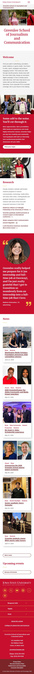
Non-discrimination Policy (17, 663)
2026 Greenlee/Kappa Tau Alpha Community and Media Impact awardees (16, 392)
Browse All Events (11, 572)
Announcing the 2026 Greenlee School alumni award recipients (14, 467)
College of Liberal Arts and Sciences (17, 625)
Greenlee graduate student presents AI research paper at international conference (16, 215)
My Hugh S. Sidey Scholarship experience (14, 431)
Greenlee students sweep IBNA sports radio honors (15, 539)
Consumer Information (17, 667)
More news (8, 555)
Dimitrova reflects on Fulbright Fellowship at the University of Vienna (15, 208)
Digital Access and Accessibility (17, 665)
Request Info (13, 603)
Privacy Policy (17, 661)
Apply (10, 609)
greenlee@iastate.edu (17, 649)
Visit (9, 614)
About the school (17, 621)
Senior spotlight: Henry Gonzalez (14, 504)
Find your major (10, 147)
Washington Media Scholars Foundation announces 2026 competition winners (16, 355)
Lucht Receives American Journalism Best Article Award (15, 227)
